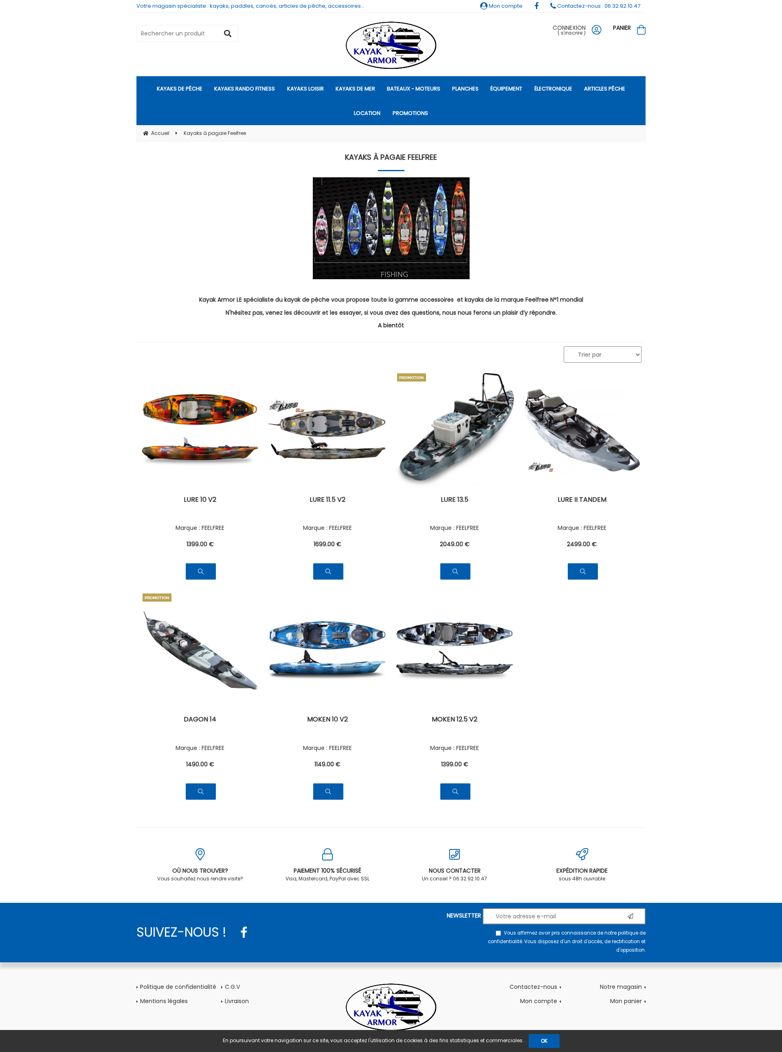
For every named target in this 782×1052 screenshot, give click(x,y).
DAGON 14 (200, 720)
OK (544, 1040)
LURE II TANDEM (582, 500)
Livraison (237, 1001)
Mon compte (505, 6)
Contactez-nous (533, 987)
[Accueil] (391, 45)
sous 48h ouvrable (582, 874)
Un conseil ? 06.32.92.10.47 (454, 874)
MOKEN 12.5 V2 (454, 720)
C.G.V (232, 987)
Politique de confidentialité (178, 987)
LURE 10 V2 (200, 500)
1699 (327, 544)
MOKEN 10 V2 (327, 720)
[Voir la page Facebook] (243, 932)
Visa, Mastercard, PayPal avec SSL (327, 874)
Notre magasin (621, 987)
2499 (582, 544)
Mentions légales (164, 1001)
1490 (200, 764)
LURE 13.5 (454, 500)
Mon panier (626, 1001)
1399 (200, 544)
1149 (327, 764)
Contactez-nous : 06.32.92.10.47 (598, 6)
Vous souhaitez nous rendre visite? (200, 874)
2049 (455, 544)
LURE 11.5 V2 (327, 500)
